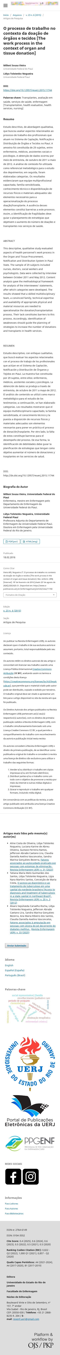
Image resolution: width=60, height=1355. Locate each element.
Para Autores (11, 1208)
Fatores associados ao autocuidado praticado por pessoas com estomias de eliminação (33, 863)
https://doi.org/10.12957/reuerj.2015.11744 (27, 90)
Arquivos (17, 15)
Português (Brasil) (15, 975)
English (9, 965)
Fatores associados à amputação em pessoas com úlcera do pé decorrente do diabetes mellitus (33, 926)
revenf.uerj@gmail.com (26, 1319)
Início (6, 15)
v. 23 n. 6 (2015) (33, 15)
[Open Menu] (5, 5)
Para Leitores (11, 1203)
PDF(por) (13, 541)
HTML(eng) (32, 541)
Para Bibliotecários (14, 1213)
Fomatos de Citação (15, 594)
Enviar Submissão (16, 945)
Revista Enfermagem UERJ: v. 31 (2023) (31, 869)
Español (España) (14, 970)
